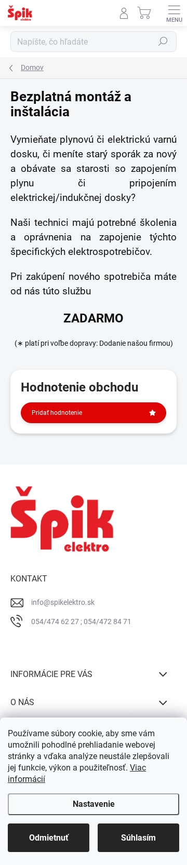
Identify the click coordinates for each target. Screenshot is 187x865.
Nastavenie (94, 804)
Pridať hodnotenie (57, 412)
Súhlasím (138, 838)
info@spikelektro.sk (63, 602)
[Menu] (174, 13)
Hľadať (163, 41)
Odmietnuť (49, 838)
